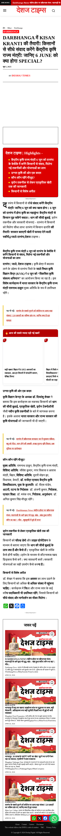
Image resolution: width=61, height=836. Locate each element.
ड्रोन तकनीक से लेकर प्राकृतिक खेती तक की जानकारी (30, 184)
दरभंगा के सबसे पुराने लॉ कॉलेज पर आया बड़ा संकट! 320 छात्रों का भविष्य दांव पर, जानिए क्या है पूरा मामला (29, 806)
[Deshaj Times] (6, 76)
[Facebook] (14, 85)
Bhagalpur (10, 705)
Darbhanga (18, 28)
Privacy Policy (51, 827)
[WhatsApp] (21, 85)
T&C (42, 827)
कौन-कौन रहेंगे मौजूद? (23, 177)
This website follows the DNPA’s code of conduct (21, 827)
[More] (34, 85)
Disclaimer (40, 824)
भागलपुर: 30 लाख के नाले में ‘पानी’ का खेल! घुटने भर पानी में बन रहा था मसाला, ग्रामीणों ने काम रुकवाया (29, 757)
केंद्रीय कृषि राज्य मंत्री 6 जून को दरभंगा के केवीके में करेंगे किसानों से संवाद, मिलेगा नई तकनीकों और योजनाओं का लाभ (31, 164)
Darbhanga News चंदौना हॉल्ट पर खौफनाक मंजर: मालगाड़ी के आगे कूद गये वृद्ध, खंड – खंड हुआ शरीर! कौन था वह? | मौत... (30, 662)
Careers (31, 824)
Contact (24, 824)
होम (4, 28)
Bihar (10, 28)
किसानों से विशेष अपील (23, 191)
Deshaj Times (21, 75)
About (17, 824)
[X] (27, 85)
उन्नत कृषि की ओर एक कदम (26, 173)
